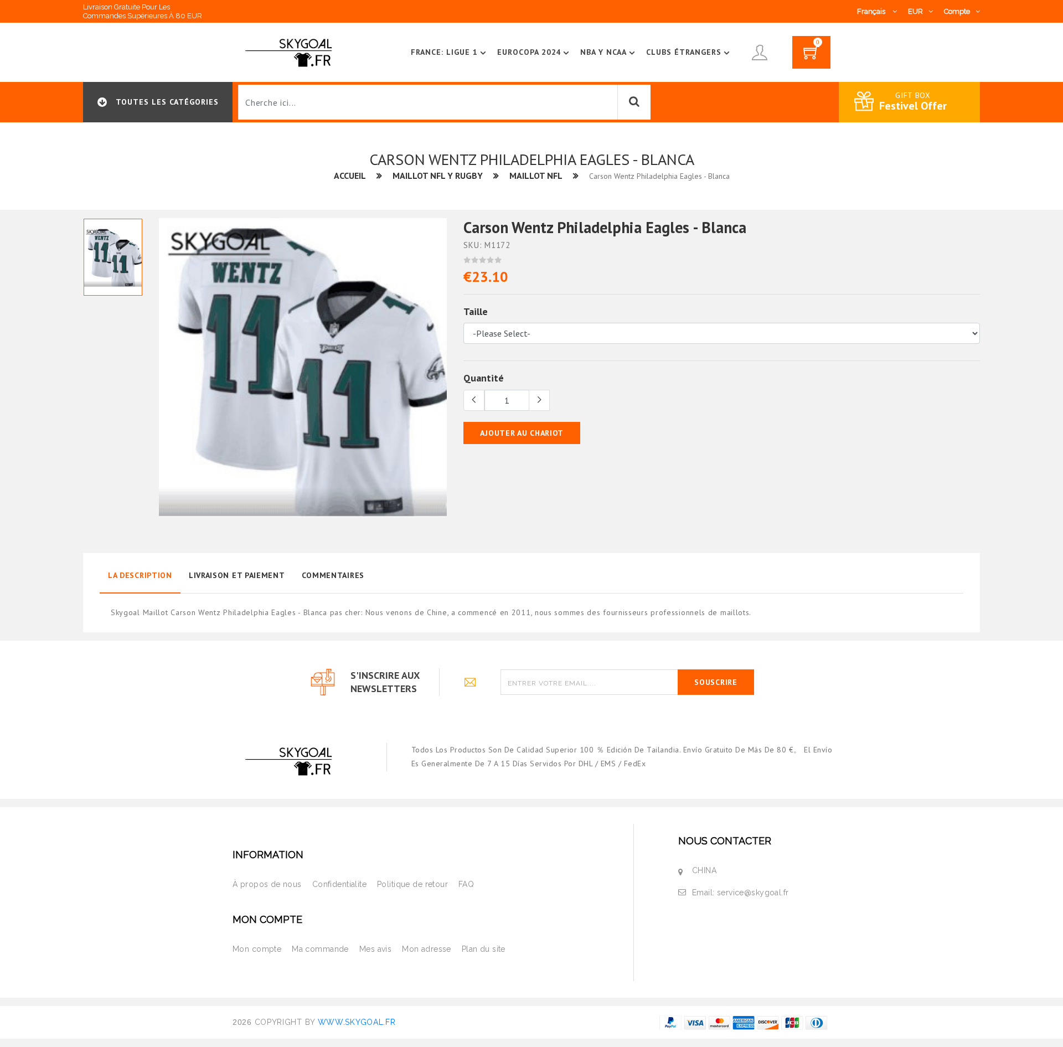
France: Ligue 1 (444, 52)
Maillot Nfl (536, 175)
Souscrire (715, 682)
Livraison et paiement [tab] (237, 575)
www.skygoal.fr (357, 1022)
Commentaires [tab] (333, 575)
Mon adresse (426, 949)
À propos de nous (267, 884)
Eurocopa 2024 (529, 52)
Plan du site (483, 949)
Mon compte (257, 949)
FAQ (466, 884)
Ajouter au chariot (522, 433)
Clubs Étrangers (683, 52)
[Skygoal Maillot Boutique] (291, 51)
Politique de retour (412, 884)
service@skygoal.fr (753, 892)
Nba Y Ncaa (603, 52)
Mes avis (375, 949)
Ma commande (320, 949)
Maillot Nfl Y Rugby (438, 175)
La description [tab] (140, 575)
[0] (811, 56)
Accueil (350, 175)
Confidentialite (339, 884)
